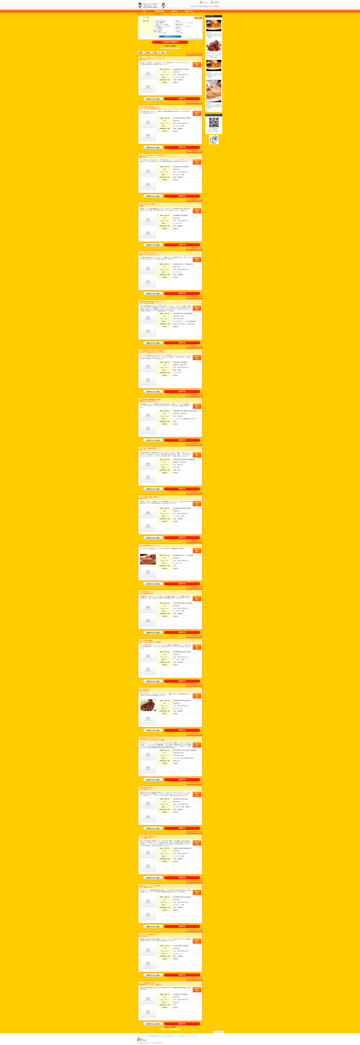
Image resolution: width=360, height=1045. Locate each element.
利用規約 (170, 1036)
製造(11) (178, 21)
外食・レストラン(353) (162, 24)
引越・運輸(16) (160, 22)
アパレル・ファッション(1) (183, 26)
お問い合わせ (160, 1036)
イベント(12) (179, 33)
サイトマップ (177, 1036)
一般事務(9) (159, 27)
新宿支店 (208, 32)
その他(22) (159, 31)
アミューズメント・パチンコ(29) (184, 22)
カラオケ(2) (159, 29)
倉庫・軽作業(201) (161, 21)
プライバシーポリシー (142, 1036)
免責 (166, 1036)
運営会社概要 (152, 1036)
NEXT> (175, 48)
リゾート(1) (179, 29)
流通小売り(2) (179, 24)
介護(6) (178, 31)
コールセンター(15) (161, 33)
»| (178, 48)
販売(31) (178, 27)
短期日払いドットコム (143, 14)
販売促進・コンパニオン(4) (163, 26)
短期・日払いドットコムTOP (189, 1036)
